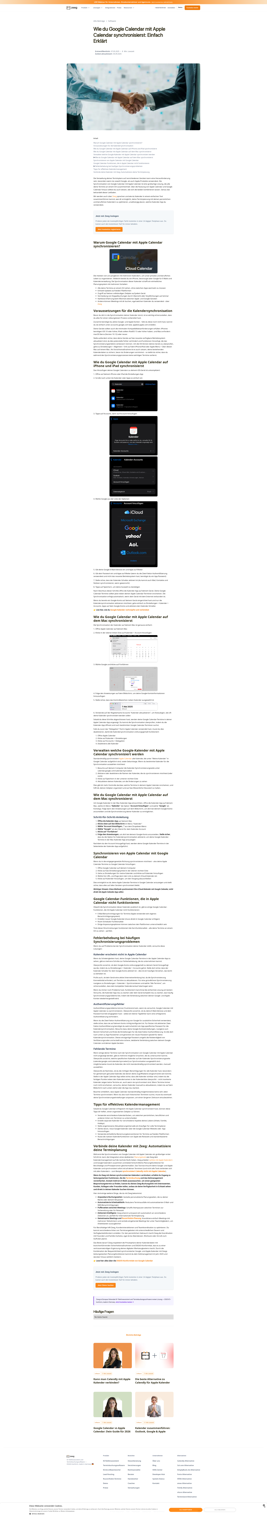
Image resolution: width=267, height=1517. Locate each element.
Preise (119, 8)
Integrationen (110, 8)
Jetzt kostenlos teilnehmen (162, 2)
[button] (85, 7)
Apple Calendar (125, 758)
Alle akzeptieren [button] (185, 1510)
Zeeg (114, 196)
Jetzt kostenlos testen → (125, 1302)
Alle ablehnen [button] (220, 1510)
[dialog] (133, 1510)
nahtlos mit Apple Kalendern (161, 1160)
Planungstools (140, 1157)
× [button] (264, 1507)
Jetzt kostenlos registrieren (109, 229)
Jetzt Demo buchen (106, 1285)
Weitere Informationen (67, 1511)
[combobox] (264, 1505)
